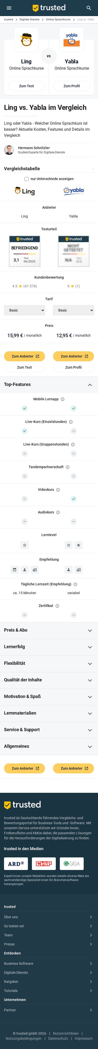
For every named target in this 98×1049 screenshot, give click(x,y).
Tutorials (11, 991)
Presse (9, 944)
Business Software (18, 963)
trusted (8, 19)
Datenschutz (58, 1038)
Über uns (11, 917)
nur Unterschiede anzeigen (52, 179)
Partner (10, 1010)
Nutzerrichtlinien (66, 1033)
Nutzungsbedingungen (23, 1038)
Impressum (83, 1038)
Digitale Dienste (29, 19)
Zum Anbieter (22, 356)
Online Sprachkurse (58, 19)
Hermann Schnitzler (34, 148)
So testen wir (14, 926)
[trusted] (49, 8)
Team (8, 935)
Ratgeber (11, 982)
